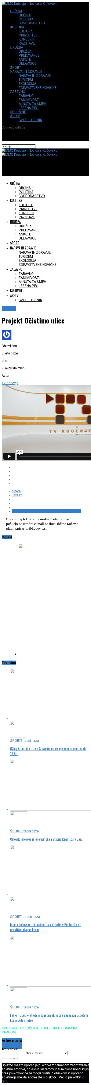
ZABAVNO (17, 92)
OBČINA (16, 11)
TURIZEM (26, 80)
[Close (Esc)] (3, 1058)
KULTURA (17, 27)
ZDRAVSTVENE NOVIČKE (37, 88)
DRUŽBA (16, 47)
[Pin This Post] (46, 476)
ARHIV (15, 116)
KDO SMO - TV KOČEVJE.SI (22, 1028)
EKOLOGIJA (27, 84)
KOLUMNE (18, 112)
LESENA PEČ (28, 108)
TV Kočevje (10, 383)
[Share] (7, 1058)
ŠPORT (15, 68)
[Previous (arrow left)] (3, 1062)
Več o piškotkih (70, 1077)
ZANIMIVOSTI (29, 100)
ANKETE (25, 59)
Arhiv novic (10, 1049)
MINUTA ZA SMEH (32, 104)
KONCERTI (26, 39)
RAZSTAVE (27, 43)
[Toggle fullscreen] (12, 1058)
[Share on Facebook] (46, 468)
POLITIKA (26, 19)
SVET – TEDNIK (30, 120)
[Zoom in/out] (16, 1058)
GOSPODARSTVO (32, 23)
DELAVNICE (27, 64)
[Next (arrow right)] (7, 1062)
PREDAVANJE (29, 55)
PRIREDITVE (28, 35)
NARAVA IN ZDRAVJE (26, 72)
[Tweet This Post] (46, 472)
